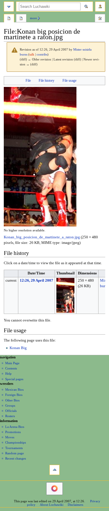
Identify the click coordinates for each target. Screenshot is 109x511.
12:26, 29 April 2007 (36, 280)
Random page (14, 453)
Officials (11, 410)
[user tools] (100, 6)
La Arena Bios (14, 426)
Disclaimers (75, 504)
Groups (10, 405)
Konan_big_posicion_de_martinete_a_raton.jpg (42, 237)
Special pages (14, 379)
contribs (42, 54)
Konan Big (18, 348)
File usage (69, 80)
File (28, 80)
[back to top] (54, 470)
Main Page (12, 363)
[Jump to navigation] (9, 6)
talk (31, 54)
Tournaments (14, 448)
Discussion (21, 19)
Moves (9, 437)
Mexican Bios (14, 389)
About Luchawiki (51, 504)
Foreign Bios (13, 394)
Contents (11, 368)
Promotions (13, 432)
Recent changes (15, 458)
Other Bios (12, 400)
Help (8, 373)
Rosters (10, 416)
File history (46, 80)
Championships (15, 442)
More (33, 18)
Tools (100, 19)
